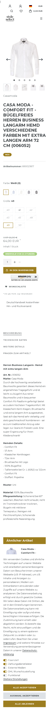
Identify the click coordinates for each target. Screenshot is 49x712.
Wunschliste (17, 286)
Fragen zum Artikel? (17, 353)
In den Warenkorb (22, 270)
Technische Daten (15, 340)
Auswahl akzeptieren (24, 696)
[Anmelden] (10, 6)
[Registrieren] (21, 6)
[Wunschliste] (21, 11)
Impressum (9, 643)
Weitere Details (13, 346)
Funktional (14, 675)
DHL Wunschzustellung (21, 671)
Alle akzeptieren (24, 687)
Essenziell (13, 660)
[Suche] (11, 11)
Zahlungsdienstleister (20, 664)
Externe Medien (17, 667)
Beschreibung (12, 333)
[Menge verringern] (19, 262)
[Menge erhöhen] (14, 262)
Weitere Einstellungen (15, 679)
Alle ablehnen (24, 704)
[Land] (30, 6)
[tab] (12, 333)
